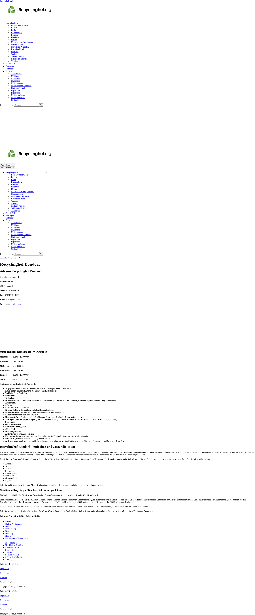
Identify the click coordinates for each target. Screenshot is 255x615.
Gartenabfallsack (18, 88)
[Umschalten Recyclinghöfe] (46, 172)
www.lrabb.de (15, 304)
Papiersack (15, 93)
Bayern (14, 28)
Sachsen (14, 54)
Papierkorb (15, 90)
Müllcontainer (17, 83)
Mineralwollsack (18, 97)
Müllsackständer (18, 95)
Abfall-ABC (11, 64)
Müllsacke (15, 81)
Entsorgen (10, 66)
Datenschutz (5, 573)
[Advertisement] (127, 126)
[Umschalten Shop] (46, 220)
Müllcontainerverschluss (21, 85)
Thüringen (15, 61)
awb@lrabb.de (13, 299)
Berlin (13, 30)
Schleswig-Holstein (19, 59)
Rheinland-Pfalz (18, 49)
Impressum (4, 568)
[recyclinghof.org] (33, 18)
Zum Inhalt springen (8, 1)
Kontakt (3, 577)
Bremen (14, 35)
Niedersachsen (17, 44)
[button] (19, 23)
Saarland (14, 51)
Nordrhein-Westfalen (20, 47)
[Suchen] (41, 105)
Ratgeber (9, 69)
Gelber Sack (16, 100)
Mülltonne (15, 76)
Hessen (14, 40)
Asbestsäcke (16, 74)
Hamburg (15, 37)
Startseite (3, 258)
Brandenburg (16, 32)
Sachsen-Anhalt (17, 56)
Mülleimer (15, 78)
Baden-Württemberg (19, 25)
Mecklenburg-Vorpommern (22, 42)
